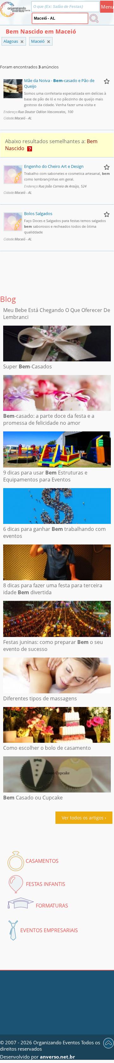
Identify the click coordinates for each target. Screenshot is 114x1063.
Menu (107, 6)
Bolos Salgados (38, 213)
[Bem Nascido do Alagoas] (49, 42)
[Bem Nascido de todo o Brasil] (22, 42)
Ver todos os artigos (83, 818)
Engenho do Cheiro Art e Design (54, 166)
